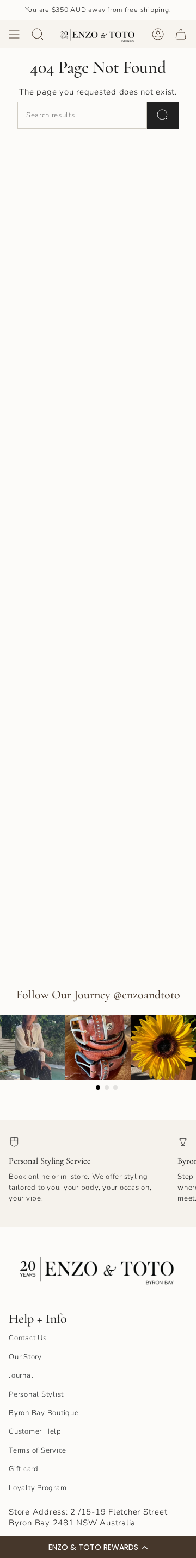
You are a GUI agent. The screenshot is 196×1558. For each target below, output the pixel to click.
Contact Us (28, 1338)
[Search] (163, 115)
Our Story (25, 1357)
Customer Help (35, 1431)
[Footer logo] (98, 1267)
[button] (98, 1547)
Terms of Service (37, 1450)
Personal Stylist (36, 1394)
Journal (21, 1375)
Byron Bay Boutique (44, 1413)
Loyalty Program (37, 1488)
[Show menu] (14, 34)
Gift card (24, 1469)
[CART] (180, 34)
